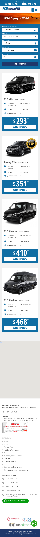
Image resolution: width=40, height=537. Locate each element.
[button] (20, 30)
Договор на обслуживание (13, 467)
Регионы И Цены (9, 447)
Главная (6, 441)
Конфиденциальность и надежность (16, 470)
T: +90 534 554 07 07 (12, 479)
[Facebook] (3, 411)
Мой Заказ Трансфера (11, 450)
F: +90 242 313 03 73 (12, 487)
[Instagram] (11, 411)
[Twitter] (7, 411)
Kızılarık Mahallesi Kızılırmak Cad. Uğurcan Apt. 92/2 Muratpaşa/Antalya (22, 494)
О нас (6, 444)
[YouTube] (15, 411)
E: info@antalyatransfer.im (14, 490)
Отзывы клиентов (10, 461)
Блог (5, 464)
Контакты (7, 453)
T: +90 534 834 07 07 (12, 483)
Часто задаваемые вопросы (13, 456)
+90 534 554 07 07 (11, 4)
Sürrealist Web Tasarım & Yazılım (23, 531)
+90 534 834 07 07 (28, 4)
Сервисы (7, 458)
